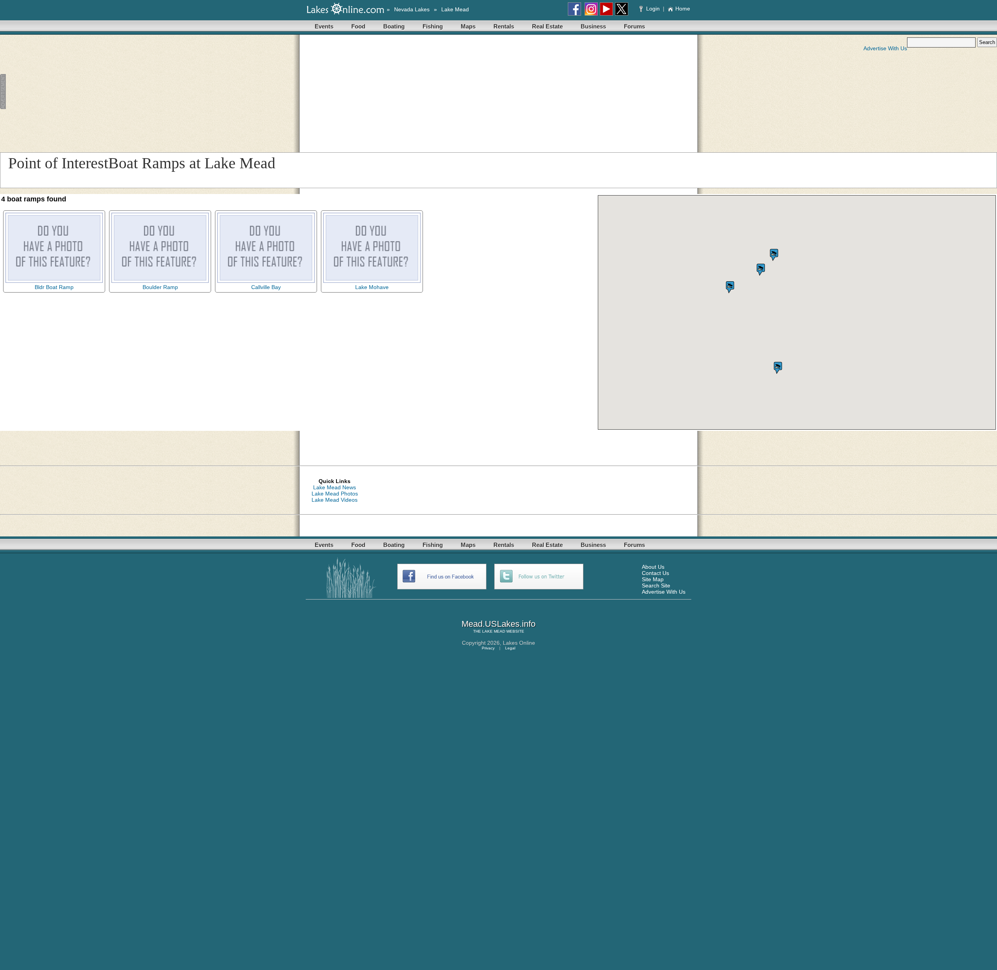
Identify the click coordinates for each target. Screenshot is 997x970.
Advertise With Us (885, 48)
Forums (634, 26)
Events (324, 26)
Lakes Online (519, 643)
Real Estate (547, 26)
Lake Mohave (372, 287)
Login (653, 8)
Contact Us (655, 573)
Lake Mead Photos (335, 493)
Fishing (433, 26)
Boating (394, 26)
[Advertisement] (172, 91)
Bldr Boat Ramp (54, 287)
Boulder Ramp (160, 287)
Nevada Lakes (412, 9)
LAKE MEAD (493, 631)
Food (358, 26)
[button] (761, 270)
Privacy (488, 648)
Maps (468, 26)
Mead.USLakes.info (498, 624)
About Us (653, 567)
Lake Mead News (334, 487)
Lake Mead (455, 9)
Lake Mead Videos (335, 500)
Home (682, 8)
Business (593, 26)
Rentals (503, 26)
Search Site (656, 585)
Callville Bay (266, 287)
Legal (510, 648)
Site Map (653, 579)
